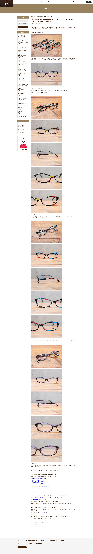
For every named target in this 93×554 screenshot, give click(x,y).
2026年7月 (20, 125)
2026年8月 (20, 123)
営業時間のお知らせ (21, 116)
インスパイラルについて (31, 540)
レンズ (19, 109)
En (90, 2)
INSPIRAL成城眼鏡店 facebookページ (39, 499)
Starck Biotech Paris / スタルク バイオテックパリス (23, 85)
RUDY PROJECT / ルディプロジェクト (23, 94)
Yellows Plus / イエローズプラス (23, 74)
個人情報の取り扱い (40, 543)
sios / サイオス (20, 102)
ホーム (19, 540)
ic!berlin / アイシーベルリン (23, 50)
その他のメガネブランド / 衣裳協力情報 (23, 106)
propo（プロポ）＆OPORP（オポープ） (23, 81)
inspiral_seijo (43, 512)
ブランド (43, 540)
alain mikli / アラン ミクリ (23, 53)
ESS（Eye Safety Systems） (23, 103)
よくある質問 (21, 543)
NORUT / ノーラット (22, 49)
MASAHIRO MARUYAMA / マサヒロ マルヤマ (23, 77)
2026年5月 (20, 128)
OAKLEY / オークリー (22, 92)
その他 (19, 114)
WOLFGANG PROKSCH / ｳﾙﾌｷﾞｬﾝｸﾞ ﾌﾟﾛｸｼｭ (23, 63)
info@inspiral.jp (36, 529)
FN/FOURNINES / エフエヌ (23, 42)
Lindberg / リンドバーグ (22, 45)
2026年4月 (20, 129)
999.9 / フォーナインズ (22, 36)
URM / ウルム (20, 35)
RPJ (18, 96)
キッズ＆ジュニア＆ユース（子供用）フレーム (22, 99)
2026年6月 (20, 126)
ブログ (30, 543)
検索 (23, 27)
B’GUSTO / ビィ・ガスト (22, 66)
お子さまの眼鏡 (53, 540)
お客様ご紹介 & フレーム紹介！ (23, 112)
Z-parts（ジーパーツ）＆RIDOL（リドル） (22, 89)
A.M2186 (45, 86)
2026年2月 (20, 132)
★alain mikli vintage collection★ (22, 56)
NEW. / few (20, 61)
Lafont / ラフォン (21, 47)
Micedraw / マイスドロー (22, 59)
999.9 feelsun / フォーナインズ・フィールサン (23, 39)
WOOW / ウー (20, 69)
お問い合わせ (23, 547)
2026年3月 (20, 130)
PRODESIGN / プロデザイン (23, 70)
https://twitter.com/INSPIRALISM (39, 497)
